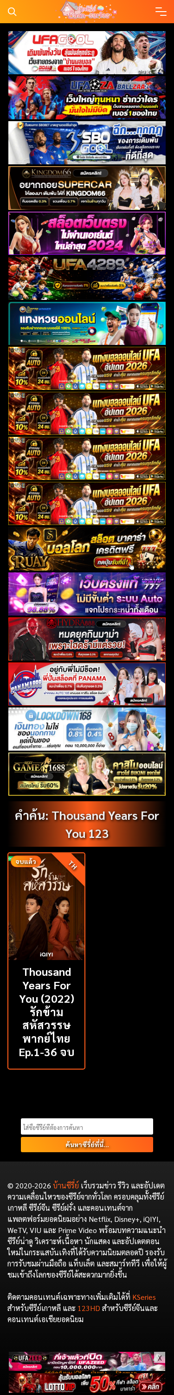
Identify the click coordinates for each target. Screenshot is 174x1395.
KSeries (144, 1297)
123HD (88, 1308)
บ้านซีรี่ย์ (66, 1185)
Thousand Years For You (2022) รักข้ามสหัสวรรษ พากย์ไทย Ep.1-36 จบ (47, 1011)
